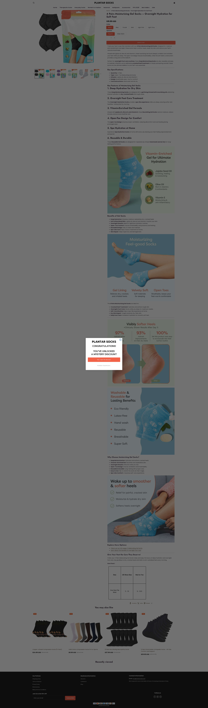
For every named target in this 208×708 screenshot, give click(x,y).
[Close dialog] (120, 340)
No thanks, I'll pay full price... (104, 365)
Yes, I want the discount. (104, 360)
